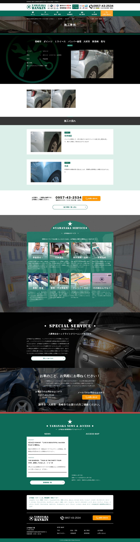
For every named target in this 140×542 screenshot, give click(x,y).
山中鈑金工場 (67, 540)
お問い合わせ (107, 14)
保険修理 (69, 14)
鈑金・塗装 (57, 14)
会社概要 (94, 14)
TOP (58, 530)
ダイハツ (45, 51)
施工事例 (82, 14)
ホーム (33, 14)
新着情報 (86, 533)
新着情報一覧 (47, 482)
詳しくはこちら (48, 358)
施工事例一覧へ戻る (70, 207)
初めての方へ (45, 14)
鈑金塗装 (70, 45)
